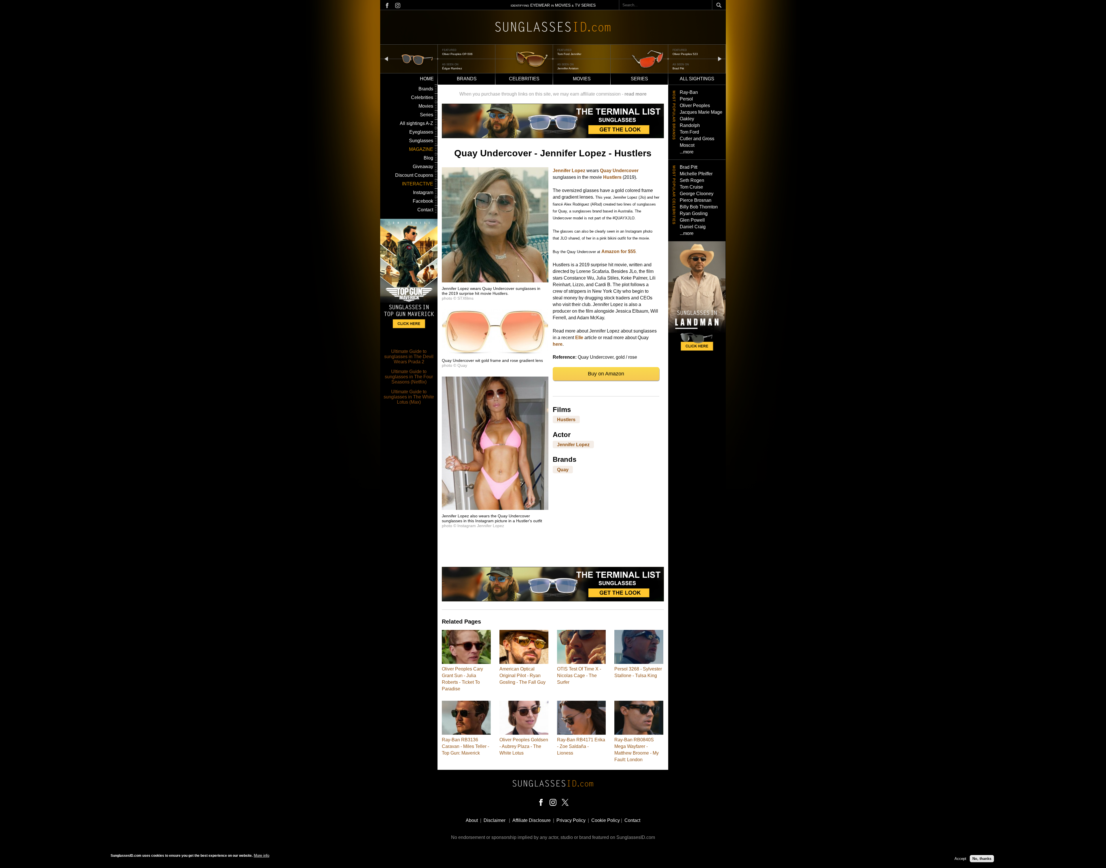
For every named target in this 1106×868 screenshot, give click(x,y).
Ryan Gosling (694, 213)
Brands (467, 78)
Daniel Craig (693, 226)
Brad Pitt (563, 68)
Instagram (423, 192)
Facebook (423, 201)
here (558, 344)
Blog (428, 157)
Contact (425, 209)
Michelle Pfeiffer (696, 173)
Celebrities (524, 78)
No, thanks (981, 858)
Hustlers (612, 177)
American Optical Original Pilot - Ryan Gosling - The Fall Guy (522, 675)
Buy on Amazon (606, 374)
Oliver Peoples (695, 105)
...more (687, 151)
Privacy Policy (571, 820)
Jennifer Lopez (569, 170)
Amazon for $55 (618, 251)
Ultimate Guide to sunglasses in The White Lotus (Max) (409, 396)
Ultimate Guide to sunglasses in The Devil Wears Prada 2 (408, 356)
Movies (582, 78)
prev (386, 59)
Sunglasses (421, 140)
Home (427, 78)
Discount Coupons (414, 175)
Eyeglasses (421, 132)
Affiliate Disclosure (531, 820)
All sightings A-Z (416, 123)
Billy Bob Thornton (699, 206)
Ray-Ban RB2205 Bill (686, 54)
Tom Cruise (691, 187)
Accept (960, 858)
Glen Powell (692, 220)
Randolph (690, 125)
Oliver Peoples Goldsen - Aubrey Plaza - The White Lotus (523, 746)
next (719, 59)
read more (635, 94)
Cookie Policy (605, 820)
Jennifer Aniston (452, 68)
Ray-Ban (689, 92)
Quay (563, 469)
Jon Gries (679, 68)
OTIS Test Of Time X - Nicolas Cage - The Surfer (579, 675)
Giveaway (423, 166)
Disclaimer (494, 820)
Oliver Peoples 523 (570, 54)
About (472, 820)
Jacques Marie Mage (701, 112)
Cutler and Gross (697, 138)
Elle (579, 337)
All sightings (697, 78)
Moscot (687, 145)
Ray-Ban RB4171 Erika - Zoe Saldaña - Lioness (581, 746)
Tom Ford (689, 132)
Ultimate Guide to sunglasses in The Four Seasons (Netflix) (409, 376)
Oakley (687, 118)
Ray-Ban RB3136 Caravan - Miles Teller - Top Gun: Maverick (465, 746)
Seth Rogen (692, 180)
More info (261, 855)
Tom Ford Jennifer (454, 54)
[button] (495, 280)
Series (639, 78)
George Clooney (696, 193)
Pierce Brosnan (695, 200)
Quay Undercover (619, 170)
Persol (686, 98)
